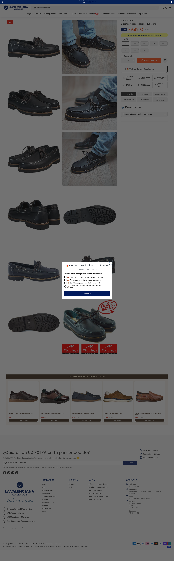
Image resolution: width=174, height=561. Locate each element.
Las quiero (87, 293)
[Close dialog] (109, 264)
